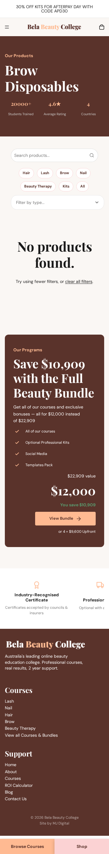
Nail (83, 172)
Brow (64, 172)
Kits (66, 186)
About (11, 771)
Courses (13, 778)
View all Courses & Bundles (31, 735)
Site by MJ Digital (54, 823)
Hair (26, 172)
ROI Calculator (19, 785)
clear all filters (78, 281)
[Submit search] (92, 155)
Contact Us (16, 799)
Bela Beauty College (62, 817)
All (82, 186)
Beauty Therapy (38, 186)
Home (10, 765)
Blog (9, 792)
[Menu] (7, 27)
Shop (82, 846)
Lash (45, 172)
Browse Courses (27, 846)
